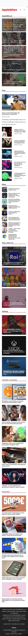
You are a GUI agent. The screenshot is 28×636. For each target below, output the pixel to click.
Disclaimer (20, 633)
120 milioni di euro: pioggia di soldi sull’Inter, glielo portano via (14, 207)
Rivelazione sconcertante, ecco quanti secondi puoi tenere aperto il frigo (12, 401)
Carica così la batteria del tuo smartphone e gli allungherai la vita (19, 141)
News (4, 68)
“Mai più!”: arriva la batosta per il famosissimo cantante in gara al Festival (13, 486)
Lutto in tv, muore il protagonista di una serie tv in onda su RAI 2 (13, 263)
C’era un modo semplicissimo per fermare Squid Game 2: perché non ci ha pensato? (14, 304)
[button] (20, 10)
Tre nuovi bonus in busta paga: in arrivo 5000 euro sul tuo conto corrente (13, 513)
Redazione (8, 633)
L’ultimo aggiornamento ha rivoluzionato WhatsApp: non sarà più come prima (20, 175)
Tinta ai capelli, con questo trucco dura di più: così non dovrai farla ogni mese (13, 423)
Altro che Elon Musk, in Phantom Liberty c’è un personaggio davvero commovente (13, 331)
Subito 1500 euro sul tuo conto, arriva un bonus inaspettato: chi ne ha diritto (13, 578)
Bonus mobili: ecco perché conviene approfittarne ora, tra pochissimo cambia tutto (13, 600)
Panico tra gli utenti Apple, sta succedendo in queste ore (10, 113)
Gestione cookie (24, 634)
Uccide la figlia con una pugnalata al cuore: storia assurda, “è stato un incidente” (14, 195)
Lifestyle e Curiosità (8, 23)
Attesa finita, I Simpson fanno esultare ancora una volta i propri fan (14, 284)
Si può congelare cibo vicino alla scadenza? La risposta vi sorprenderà (14, 218)
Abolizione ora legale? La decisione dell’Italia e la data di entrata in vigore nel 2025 (14, 224)
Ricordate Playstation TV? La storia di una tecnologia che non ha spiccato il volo (14, 373)
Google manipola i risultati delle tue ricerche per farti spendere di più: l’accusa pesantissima (14, 237)
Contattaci (22, 624)
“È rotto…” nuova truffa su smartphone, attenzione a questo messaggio (14, 230)
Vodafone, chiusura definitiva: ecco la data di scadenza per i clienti (20, 130)
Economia (5, 52)
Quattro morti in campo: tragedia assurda (14, 69)
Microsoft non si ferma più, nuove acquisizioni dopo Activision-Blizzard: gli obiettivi (14, 352)
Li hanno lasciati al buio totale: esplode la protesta (14, 212)
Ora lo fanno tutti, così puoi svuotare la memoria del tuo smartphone (19, 164)
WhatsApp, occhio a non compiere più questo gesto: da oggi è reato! (12, 444)
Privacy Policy (14, 633)
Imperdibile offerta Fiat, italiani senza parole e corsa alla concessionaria (12, 534)
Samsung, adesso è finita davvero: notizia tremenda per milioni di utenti (19, 152)
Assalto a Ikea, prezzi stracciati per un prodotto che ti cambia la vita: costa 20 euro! (13, 556)
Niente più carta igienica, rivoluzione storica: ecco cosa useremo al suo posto (14, 201)
